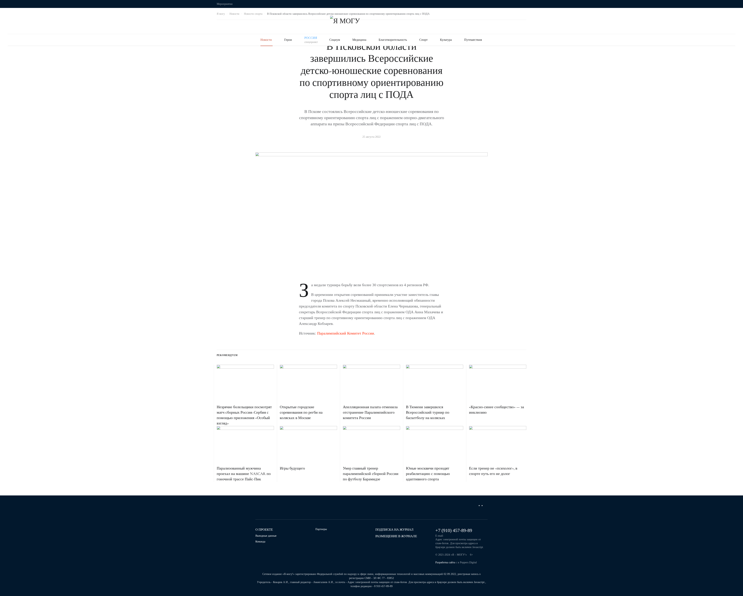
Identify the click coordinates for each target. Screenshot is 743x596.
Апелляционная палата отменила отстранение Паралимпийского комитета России (370, 412)
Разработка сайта (445, 562)
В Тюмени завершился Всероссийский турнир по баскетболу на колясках (427, 412)
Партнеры (321, 529)
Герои (288, 39)
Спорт (423, 39)
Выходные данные (265, 535)
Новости (266, 39)
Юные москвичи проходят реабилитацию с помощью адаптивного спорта (428, 474)
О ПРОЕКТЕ (264, 529)
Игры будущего (292, 468)
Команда (260, 541)
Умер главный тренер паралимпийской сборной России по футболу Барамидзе (370, 474)
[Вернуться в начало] (371, 21)
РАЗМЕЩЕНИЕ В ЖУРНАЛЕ (396, 536)
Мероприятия (224, 4)
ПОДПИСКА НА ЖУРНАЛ (394, 529)
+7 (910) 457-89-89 (453, 530)
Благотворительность (393, 39)
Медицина (359, 39)
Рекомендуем (227, 355)
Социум (334, 39)
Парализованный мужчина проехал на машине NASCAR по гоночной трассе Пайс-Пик (244, 474)
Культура (446, 39)
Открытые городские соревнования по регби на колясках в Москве (301, 412)
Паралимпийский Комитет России (345, 333)
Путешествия (473, 39)
